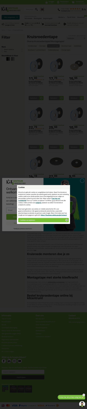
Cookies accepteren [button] (27, 220)
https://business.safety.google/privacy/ (54, 215)
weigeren (38, 202)
